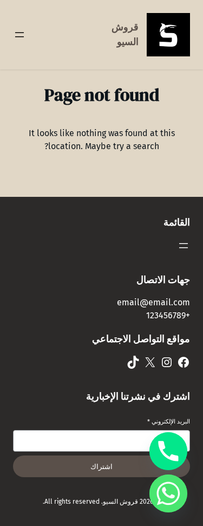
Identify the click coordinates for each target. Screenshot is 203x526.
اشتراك (101, 467)
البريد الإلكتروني (168, 421)
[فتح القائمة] (19, 34)
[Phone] (168, 451)
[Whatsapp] (168, 493)
